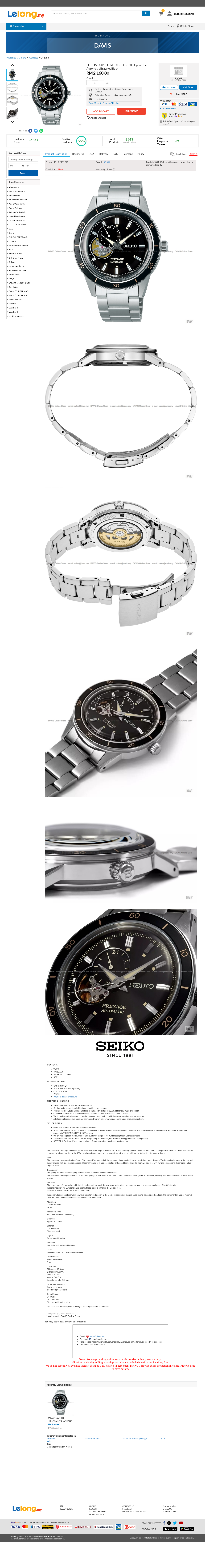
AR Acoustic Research (18, 199)
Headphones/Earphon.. (19, 245)
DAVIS (178, 78)
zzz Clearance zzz (16, 316)
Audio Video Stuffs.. (17, 204)
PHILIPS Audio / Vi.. (17, 266)
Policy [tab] (140, 153)
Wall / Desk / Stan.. (16, 299)
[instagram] (169, 1523)
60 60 (163, 1438)
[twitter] (175, 1523)
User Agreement (97, 1511)
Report (192, 154)
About (92, 1506)
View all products (129, 142)
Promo (171, 26)
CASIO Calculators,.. (17, 220)
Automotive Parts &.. (17, 212)
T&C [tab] (115, 153)
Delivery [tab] (103, 153)
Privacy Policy (96, 1514)
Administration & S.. (17, 191)
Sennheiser (13, 287)
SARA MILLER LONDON (19, 283)
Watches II (13, 308)
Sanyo (11, 278)
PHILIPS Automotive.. (18, 270)
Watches (33, 57)
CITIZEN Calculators (17, 224)
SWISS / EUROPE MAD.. (19, 291)
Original (45, 57)
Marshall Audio (15, 253)
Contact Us (128, 1506)
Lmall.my (167, 1509)
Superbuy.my (169, 1511)
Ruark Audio (14, 274)
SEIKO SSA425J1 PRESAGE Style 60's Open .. (60, 1421)
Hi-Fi (11, 249)
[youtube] (181, 1523)
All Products (13, 187)
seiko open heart (93, 1438)
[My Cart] (161, 13)
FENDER (12, 241)
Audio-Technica (15, 208)
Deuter (12, 233)
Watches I (13, 303)
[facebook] (164, 1523)
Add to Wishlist (55, 1428)
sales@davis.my (97, 1336)
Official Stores (187, 26)
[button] (12, 65)
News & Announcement (134, 1511)
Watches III (13, 312)
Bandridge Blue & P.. (17, 216)
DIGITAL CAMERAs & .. (18, 237)
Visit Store (188, 87)
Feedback (127, 1509)
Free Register (187, 13)
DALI (11, 229)
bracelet (51, 1438)
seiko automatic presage (135, 1438)
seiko (49, 1441)
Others (12, 262)
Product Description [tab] (56, 153)
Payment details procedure (65, 1097)
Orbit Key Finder (16, 258)
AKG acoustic (14, 195)
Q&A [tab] (91, 153)
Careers (93, 1509)
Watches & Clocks (16, 57)
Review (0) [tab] (78, 153)
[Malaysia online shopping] (28, 14)
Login (177, 13)
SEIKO (106, 162)
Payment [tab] (128, 153)
